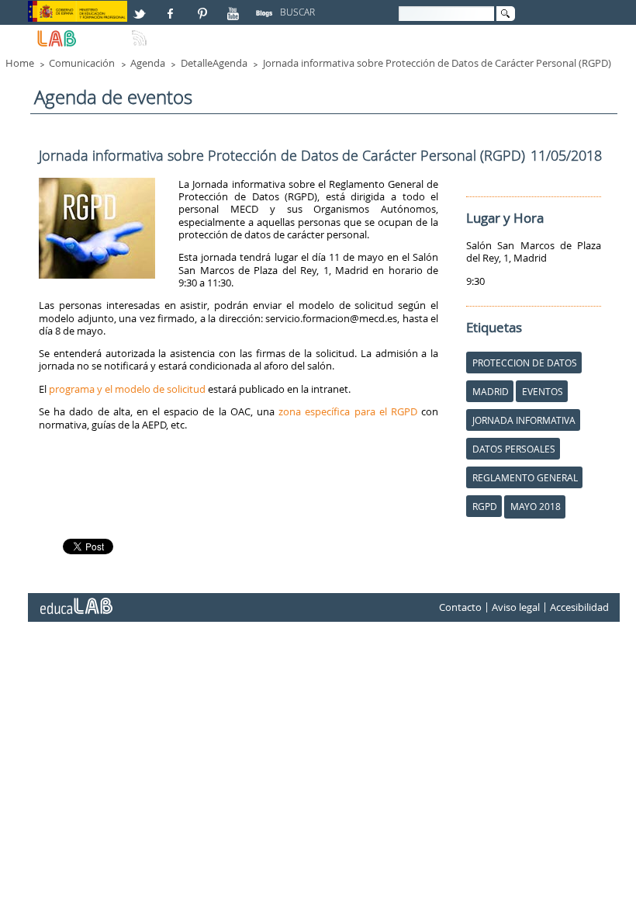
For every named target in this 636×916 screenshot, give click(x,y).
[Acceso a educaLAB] (75, 600)
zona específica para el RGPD (347, 411)
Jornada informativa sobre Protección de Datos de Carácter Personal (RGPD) (437, 63)
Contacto (460, 608)
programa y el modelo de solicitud (127, 389)
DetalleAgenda (214, 63)
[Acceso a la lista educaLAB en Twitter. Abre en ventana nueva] (141, 7)
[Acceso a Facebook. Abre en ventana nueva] (172, 7)
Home (19, 63)
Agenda (147, 63)
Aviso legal (516, 608)
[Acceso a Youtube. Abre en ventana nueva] (235, 7)
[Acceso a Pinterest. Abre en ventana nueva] (203, 7)
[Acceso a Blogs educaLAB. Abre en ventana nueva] (266, 7)
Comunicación (82, 63)
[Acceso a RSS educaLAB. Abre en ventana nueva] (141, 32)
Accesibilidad (579, 608)
